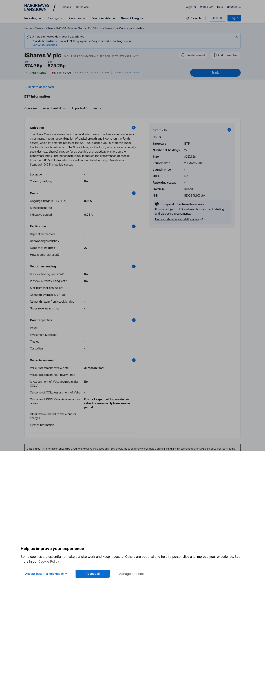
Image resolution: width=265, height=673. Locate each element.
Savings (53, 18)
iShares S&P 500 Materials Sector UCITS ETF (73, 28)
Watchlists (206, 6)
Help (220, 6)
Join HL (217, 18)
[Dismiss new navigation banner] (236, 37)
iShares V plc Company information (123, 28)
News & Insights (132, 18)
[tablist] (132, 108)
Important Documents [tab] (86, 108)
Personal (66, 6)
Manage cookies (131, 574)
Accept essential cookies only (46, 573)
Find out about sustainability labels (177, 219)
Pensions (75, 18)
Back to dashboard (41, 87)
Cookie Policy (48, 561)
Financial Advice (103, 18)
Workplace (82, 6)
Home (28, 28)
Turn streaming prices (126, 72)
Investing (30, 18)
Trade (215, 72)
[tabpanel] (132, 277)
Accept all (92, 573)
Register (191, 6)
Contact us (234, 6)
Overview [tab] (30, 108)
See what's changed (44, 44)
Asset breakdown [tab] (54, 108)
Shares (39, 28)
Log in (234, 18)
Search (196, 18)
